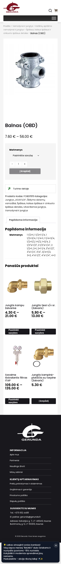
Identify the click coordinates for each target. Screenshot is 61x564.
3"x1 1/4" (31, 252)
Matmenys (15, 149)
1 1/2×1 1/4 (39, 234)
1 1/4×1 (39, 238)
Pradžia (6, 26)
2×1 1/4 (41, 248)
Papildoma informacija (23, 220)
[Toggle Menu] (54, 18)
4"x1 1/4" (45, 255)
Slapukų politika (17, 501)
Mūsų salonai (16, 472)
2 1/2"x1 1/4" (44, 245)
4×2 (53, 255)
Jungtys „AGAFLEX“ (15, 199)
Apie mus (14, 454)
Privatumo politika (19, 495)
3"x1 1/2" (50, 248)
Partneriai (14, 460)
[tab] (23, 220)
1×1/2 (38, 241)
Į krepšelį (25, 171)
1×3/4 (45, 241)
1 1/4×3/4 (49, 238)
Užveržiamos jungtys (34, 207)
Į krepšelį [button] (44, 401)
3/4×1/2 (46, 252)
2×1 (35, 248)
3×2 (29, 255)
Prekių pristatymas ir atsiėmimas (26, 483)
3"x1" (38, 252)
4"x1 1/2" (36, 255)
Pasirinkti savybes (14, 331)
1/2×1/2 (31, 241)
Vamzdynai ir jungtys (23, 26)
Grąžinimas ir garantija (21, 489)
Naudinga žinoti (17, 466)
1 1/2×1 (30, 234)
